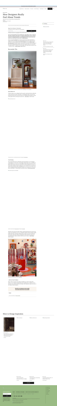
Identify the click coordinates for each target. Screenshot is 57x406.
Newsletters (50, 8)
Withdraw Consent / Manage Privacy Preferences (18, 402)
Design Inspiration (27, 8)
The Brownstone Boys (31, 168)
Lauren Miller (51, 46)
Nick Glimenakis (26, 157)
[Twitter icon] (19, 396)
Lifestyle (45, 8)
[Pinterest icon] (16, 396)
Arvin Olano (27, 96)
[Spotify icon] (21, 396)
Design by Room (21, 8)
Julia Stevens (30, 89)
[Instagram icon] (14, 396)
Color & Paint (44, 376)
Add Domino (5, 21)
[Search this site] (53, 8)
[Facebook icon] (18, 396)
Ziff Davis (17, 400)
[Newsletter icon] (13, 396)
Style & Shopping (36, 8)
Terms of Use (5, 399)
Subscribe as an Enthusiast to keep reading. (22, 288)
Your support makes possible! (22, 289)
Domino (4, 20)
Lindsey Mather (45, 380)
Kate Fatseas (20, 277)
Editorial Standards (18, 295)
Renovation (31, 8)
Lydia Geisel (45, 46)
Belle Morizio (24, 89)
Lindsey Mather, (17, 46)
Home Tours (45, 48)
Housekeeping (41, 8)
